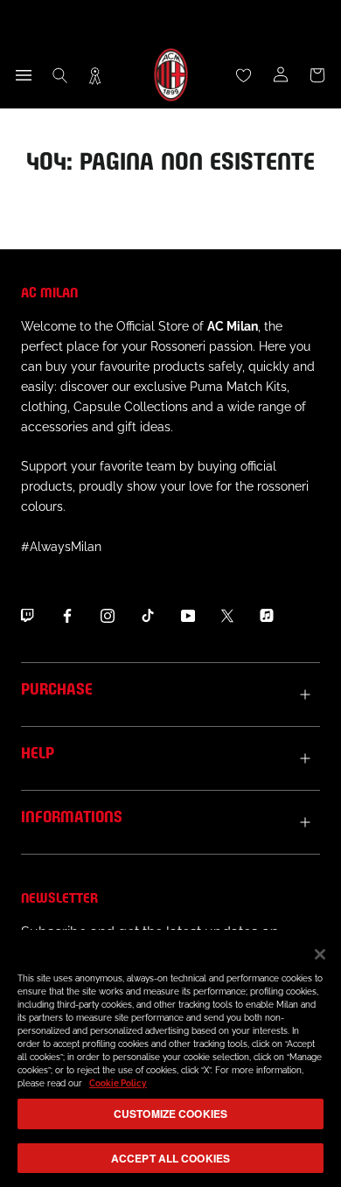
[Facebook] (67, 615)
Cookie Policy (118, 1083)
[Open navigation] (23, 75)
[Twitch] (27, 615)
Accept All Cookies (170, 1158)
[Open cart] (317, 75)
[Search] (60, 75)
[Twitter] (227, 615)
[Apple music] (267, 615)
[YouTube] (188, 615)
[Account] (281, 75)
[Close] (320, 954)
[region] (170, 1058)
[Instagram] (108, 615)
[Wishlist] (244, 75)
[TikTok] (148, 615)
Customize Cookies (170, 1113)
